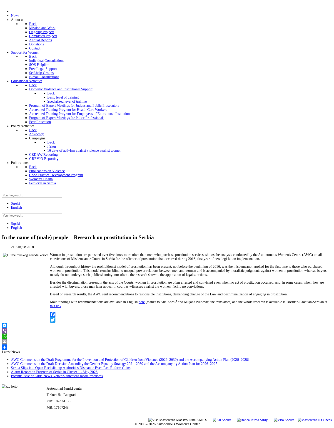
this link (55, 306)
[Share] (167, 347)
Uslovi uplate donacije (315, 384)
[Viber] (167, 331)
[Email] (167, 341)
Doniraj (326, 393)
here (142, 302)
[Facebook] (167, 314)
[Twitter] (167, 320)
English (16, 207)
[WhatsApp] (167, 336)
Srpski (15, 203)
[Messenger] (167, 325)
